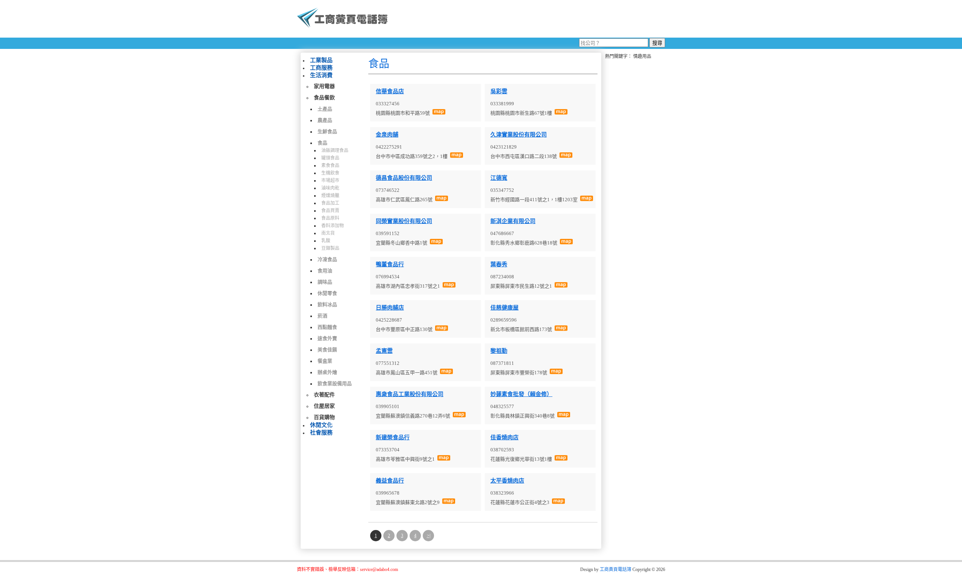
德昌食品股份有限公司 (404, 178)
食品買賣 (330, 210)
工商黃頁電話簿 (615, 569)
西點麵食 (327, 327)
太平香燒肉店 (507, 481)
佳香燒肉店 (504, 437)
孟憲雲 (384, 351)
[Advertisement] (529, 19)
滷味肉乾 (330, 188)
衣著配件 (324, 395)
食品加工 (330, 203)
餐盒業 (325, 361)
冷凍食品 (327, 259)
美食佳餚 (327, 349)
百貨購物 (324, 417)
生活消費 (321, 75)
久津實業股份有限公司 (518, 135)
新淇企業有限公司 (512, 221)
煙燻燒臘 (330, 195)
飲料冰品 (327, 304)
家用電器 (324, 86)
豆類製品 (330, 248)
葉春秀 (498, 264)
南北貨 (328, 233)
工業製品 (321, 60)
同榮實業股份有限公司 (404, 221)
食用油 (325, 270)
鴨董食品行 (390, 264)
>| (428, 535)
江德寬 (498, 178)
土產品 (325, 109)
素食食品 (330, 165)
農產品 (325, 120)
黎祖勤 (498, 351)
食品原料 (330, 218)
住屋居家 (324, 406)
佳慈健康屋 (504, 308)
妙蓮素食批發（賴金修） (521, 394)
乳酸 (325, 240)
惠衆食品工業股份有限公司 (409, 394)
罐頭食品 (330, 158)
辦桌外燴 (327, 372)
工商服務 (321, 68)
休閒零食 (327, 293)
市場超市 (330, 180)
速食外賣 (327, 338)
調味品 (325, 282)
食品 (322, 143)
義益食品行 (390, 481)
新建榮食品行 (393, 437)
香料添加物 (332, 225)
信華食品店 (390, 91)
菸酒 (322, 316)
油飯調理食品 (334, 150)
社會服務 (321, 433)
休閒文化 (321, 425)
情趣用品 (642, 56)
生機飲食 (330, 173)
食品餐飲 (324, 97)
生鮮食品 (327, 131)
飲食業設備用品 (335, 383)
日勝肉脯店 (390, 308)
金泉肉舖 (387, 135)
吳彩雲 (498, 91)
